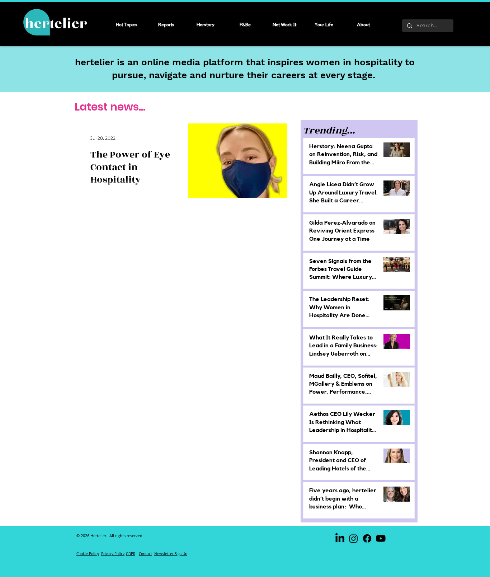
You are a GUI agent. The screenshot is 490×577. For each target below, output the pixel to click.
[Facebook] (367, 538)
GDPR (130, 554)
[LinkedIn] (339, 538)
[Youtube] (380, 538)
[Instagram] (353, 538)
